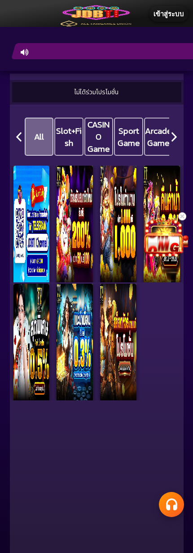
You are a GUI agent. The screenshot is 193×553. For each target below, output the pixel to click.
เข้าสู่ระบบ (169, 14)
